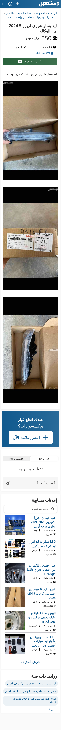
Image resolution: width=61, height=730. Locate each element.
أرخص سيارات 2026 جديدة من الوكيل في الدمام (31, 683)
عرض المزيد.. (30, 661)
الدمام (9, 13)
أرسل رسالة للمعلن (32, 61)
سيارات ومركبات (44, 17)
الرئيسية (52, 13)
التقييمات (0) (16, 458)
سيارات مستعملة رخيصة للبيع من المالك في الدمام (30, 691)
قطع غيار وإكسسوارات (20, 17)
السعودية (40, 13)
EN (4, 4)
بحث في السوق (40, 509)
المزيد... (51, 709)
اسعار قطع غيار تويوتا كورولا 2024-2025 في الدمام (34, 700)
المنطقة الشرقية (24, 13)
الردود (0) (44, 458)
